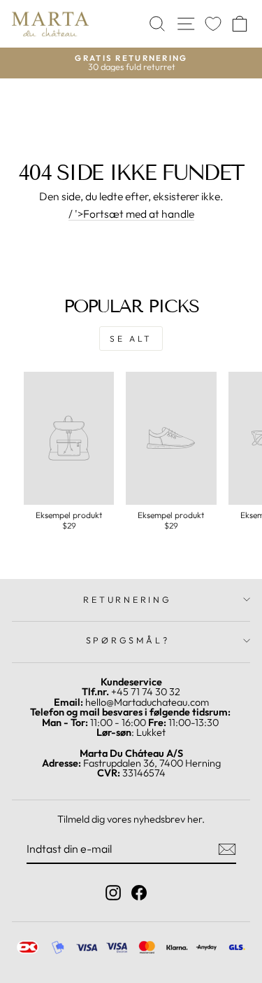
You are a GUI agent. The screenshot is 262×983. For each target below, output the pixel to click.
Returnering (127, 599)
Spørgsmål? (128, 640)
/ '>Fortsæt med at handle (131, 215)
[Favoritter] (213, 24)
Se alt (131, 338)
